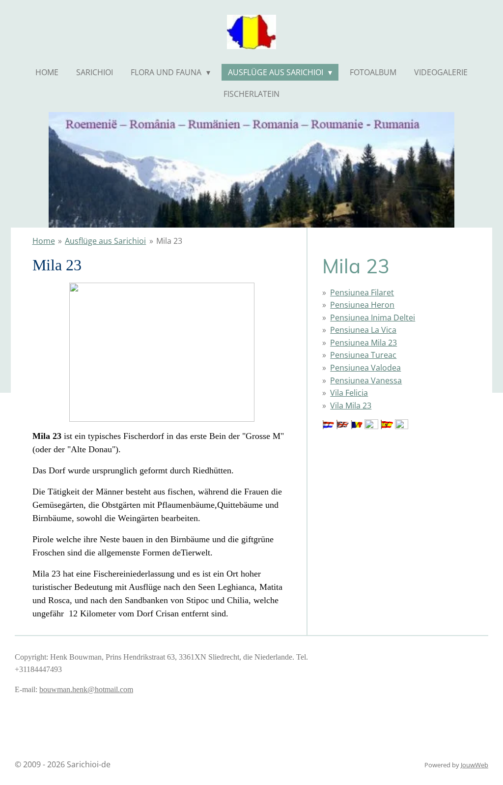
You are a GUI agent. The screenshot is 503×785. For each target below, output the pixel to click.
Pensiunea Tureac (363, 354)
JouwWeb (474, 764)
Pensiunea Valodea (365, 367)
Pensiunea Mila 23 (363, 342)
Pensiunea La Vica (363, 329)
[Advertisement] (371, 481)
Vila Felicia (349, 392)
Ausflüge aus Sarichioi (105, 240)
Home (43, 240)
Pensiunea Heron (362, 304)
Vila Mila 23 (350, 405)
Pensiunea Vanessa (366, 380)
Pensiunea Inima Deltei (372, 317)
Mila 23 (169, 240)
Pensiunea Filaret (362, 292)
